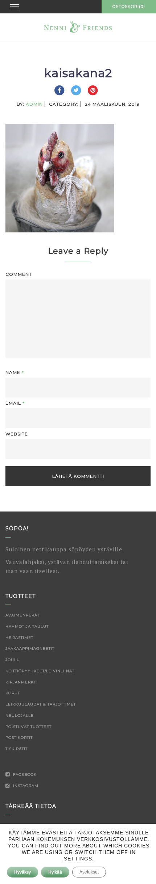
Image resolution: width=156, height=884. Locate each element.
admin (34, 104)
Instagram (25, 785)
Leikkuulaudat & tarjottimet (40, 704)
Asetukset (89, 872)
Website (16, 434)
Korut (12, 693)
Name (14, 372)
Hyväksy (22, 872)
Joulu (12, 659)
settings (78, 859)
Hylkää (55, 872)
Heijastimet (19, 637)
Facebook (24, 774)
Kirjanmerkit (21, 682)
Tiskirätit (16, 748)
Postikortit (19, 737)
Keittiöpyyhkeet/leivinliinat (39, 671)
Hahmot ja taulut (27, 626)
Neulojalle (19, 715)
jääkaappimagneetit (29, 648)
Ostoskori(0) (128, 6)
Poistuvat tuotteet (28, 726)
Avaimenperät (22, 615)
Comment (18, 274)
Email (15, 403)
